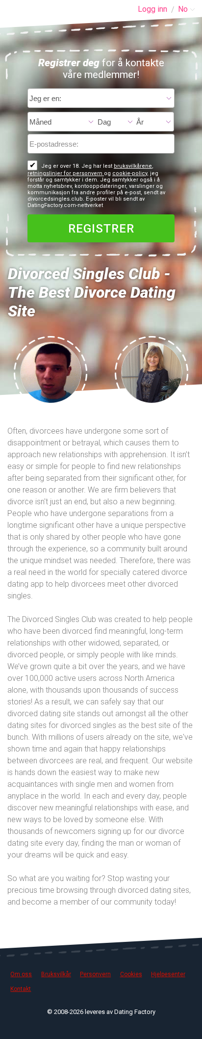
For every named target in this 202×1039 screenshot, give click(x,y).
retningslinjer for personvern (65, 173)
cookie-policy (129, 173)
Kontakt (20, 989)
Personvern (95, 974)
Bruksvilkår (56, 974)
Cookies (131, 974)
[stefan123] (50, 372)
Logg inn (152, 9)
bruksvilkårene (133, 166)
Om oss (21, 974)
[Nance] (151, 372)
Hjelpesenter (168, 974)
